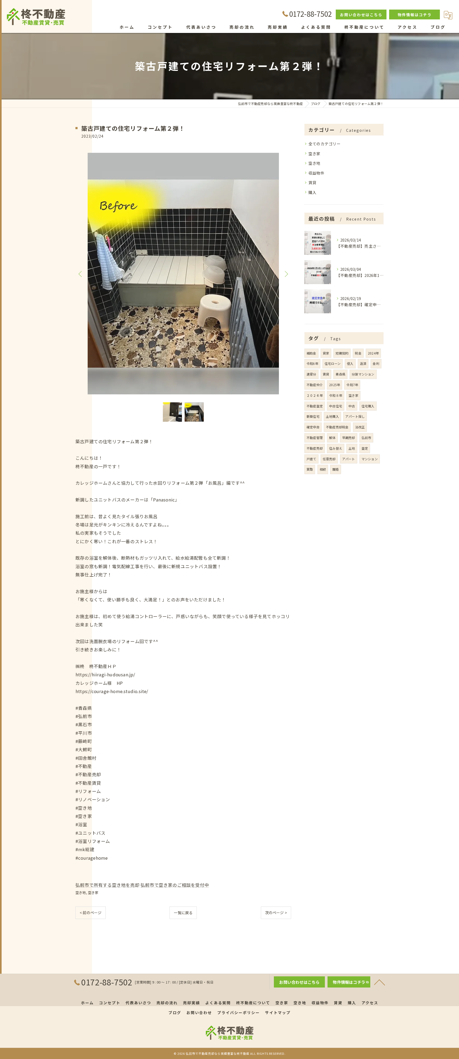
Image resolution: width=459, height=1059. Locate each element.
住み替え (335, 448)
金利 (376, 363)
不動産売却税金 (337, 427)
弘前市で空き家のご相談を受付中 (175, 885)
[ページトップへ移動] (379, 982)
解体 (332, 437)
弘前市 (366, 437)
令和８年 (335, 395)
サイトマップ (278, 1012)
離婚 (335, 469)
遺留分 (311, 374)
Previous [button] (80, 273)
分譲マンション (363, 374)
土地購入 (332, 416)
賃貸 (312, 182)
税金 (358, 353)
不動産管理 (315, 437)
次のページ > (276, 912)
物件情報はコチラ (415, 14)
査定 (365, 448)
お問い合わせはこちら (361, 14)
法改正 (360, 427)
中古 (351, 406)
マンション (370, 459)
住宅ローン (333, 363)
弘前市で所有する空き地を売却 (107, 885)
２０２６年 (315, 395)
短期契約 (341, 353)
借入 (350, 363)
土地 (351, 448)
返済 (363, 363)
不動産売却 (315, 448)
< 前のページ (90, 912)
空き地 (80, 892)
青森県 (340, 374)
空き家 (93, 892)
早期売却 (348, 437)
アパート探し (355, 416)
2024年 (373, 353)
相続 (323, 469)
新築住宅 (313, 416)
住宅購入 (368, 406)
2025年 (334, 384)
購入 (312, 192)
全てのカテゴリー (324, 143)
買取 (310, 469)
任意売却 (329, 459)
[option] (183, 273)
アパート (348, 459)
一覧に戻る (183, 912)
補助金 (311, 353)
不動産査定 (315, 406)
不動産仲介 (315, 384)
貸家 (326, 353)
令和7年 (352, 384)
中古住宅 (335, 406)
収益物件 (316, 173)
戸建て (311, 459)
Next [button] (285, 273)
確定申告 (313, 427)
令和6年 (312, 363)
